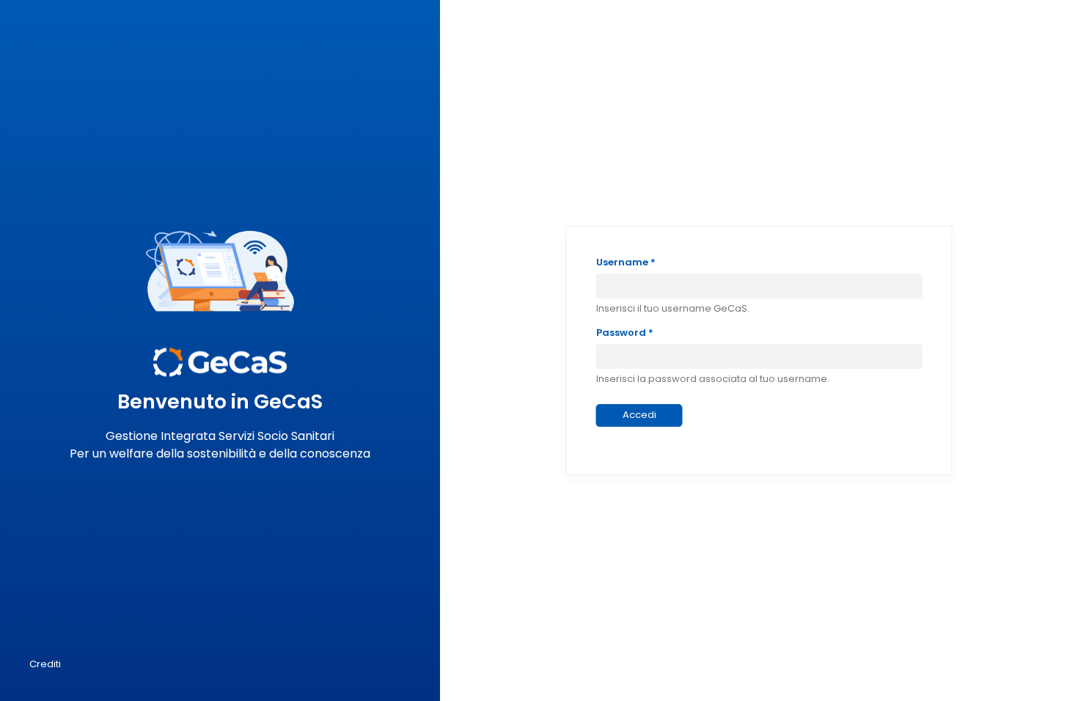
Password (624, 333)
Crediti (45, 664)
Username (626, 262)
